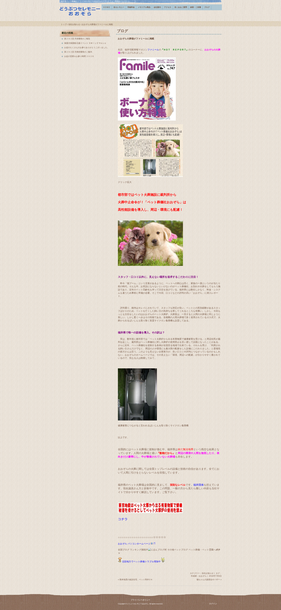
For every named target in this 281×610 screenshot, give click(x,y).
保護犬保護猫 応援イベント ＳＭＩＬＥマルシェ (85, 43)
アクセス (167, 7)
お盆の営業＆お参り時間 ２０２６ (79, 56)
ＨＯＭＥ (106, 7)
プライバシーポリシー (140, 600)
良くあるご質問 (180, 7)
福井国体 (198, 484)
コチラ (123, 519)
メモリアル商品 (144, 7)
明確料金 (131, 7)
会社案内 (157, 7)
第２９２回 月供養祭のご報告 (77, 39)
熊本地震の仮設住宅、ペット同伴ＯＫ (136, 579)
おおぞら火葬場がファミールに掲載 (136, 38)
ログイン (213, 604)
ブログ (207, 7)
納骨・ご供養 (195, 7)
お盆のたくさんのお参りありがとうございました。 (86, 47)
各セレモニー (119, 7)
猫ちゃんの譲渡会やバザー (208, 579)
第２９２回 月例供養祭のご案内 (78, 52)
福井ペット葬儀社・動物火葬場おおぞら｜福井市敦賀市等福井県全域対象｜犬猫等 (80, 11)
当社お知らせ (207, 573)
